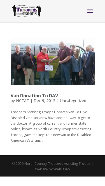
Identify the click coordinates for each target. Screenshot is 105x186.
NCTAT (22, 100)
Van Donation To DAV (34, 96)
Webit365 (61, 169)
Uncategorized (73, 100)
